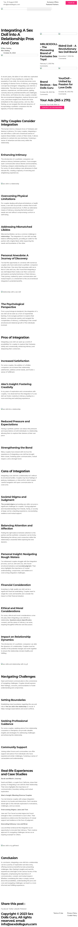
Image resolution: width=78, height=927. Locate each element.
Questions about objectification (20, 620)
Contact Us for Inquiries (52, 107)
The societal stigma (8, 504)
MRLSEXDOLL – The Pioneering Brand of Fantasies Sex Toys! (49, 52)
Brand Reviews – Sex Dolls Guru (48, 84)
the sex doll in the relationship (16, 706)
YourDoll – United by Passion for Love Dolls (65, 83)
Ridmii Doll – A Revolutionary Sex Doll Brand (67, 48)
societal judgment (25, 566)
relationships (5, 236)
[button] (39, 9)
